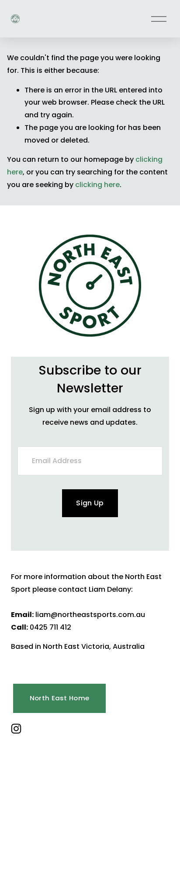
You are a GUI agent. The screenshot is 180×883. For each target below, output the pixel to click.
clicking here (97, 185)
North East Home (59, 697)
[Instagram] (16, 728)
